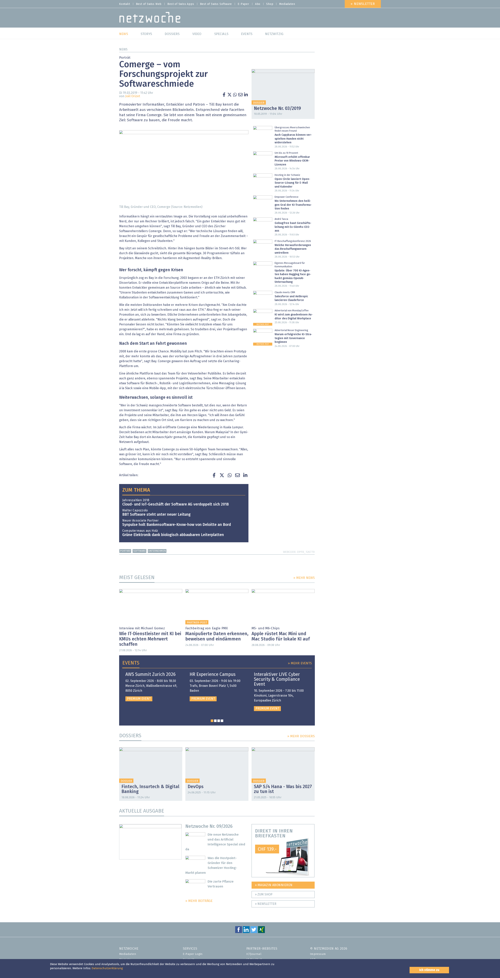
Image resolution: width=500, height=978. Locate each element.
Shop (269, 4)
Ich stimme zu (429, 970)
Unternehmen (157, 551)
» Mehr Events (300, 663)
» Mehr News (304, 578)
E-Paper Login (193, 954)
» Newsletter (363, 4)
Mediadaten (287, 4)
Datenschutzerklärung (107, 968)
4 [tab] (222, 720)
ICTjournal (253, 954)
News (123, 49)
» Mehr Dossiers (301, 736)
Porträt (125, 551)
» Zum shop (263, 894)
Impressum (318, 954)
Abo (257, 4)
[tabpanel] (153, 686)
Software (139, 551)
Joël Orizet (132, 96)
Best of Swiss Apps (180, 4)
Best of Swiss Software (216, 4)
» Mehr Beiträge (198, 901)
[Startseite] (150, 18)
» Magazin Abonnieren (274, 885)
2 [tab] (215, 720)
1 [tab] (212, 720)
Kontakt (124, 4)
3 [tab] (218, 720)
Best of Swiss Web (149, 4)
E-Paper (243, 4)
